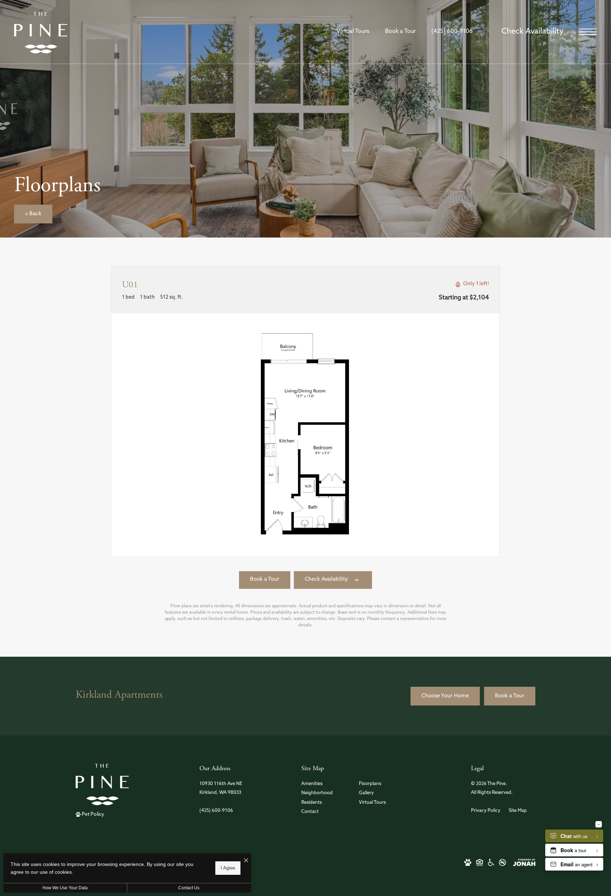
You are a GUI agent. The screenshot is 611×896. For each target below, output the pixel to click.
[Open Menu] (588, 32)
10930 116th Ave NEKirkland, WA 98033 (220, 788)
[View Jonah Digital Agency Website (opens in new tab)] (524, 862)
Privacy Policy (485, 810)
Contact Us (188, 887)
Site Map (518, 810)
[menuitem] (324, 784)
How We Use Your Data (65, 887)
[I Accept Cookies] (246, 861)
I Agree (228, 868)
